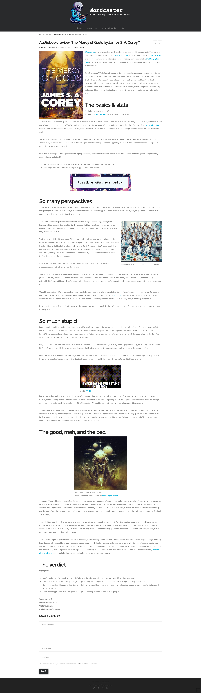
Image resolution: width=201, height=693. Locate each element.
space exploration (151, 125)
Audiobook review (46, 47)
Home (90, 685)
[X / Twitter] (98, 688)
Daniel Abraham (154, 55)
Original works (107, 685)
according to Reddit (110, 495)
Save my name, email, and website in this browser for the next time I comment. (69, 664)
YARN (88, 391)
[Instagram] (107, 688)
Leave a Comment (78, 47)
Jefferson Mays (100, 114)
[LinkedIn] (102, 688)
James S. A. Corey (121, 55)
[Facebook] (94, 688)
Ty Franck (92, 59)
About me (97, 685)
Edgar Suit (118, 295)
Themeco (105, 682)
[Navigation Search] (123, 28)
